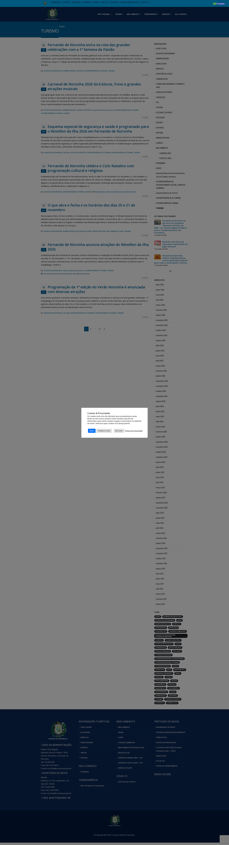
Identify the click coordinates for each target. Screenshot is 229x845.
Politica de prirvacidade (134, 431)
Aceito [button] (92, 431)
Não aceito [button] (119, 431)
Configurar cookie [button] (104, 431)
